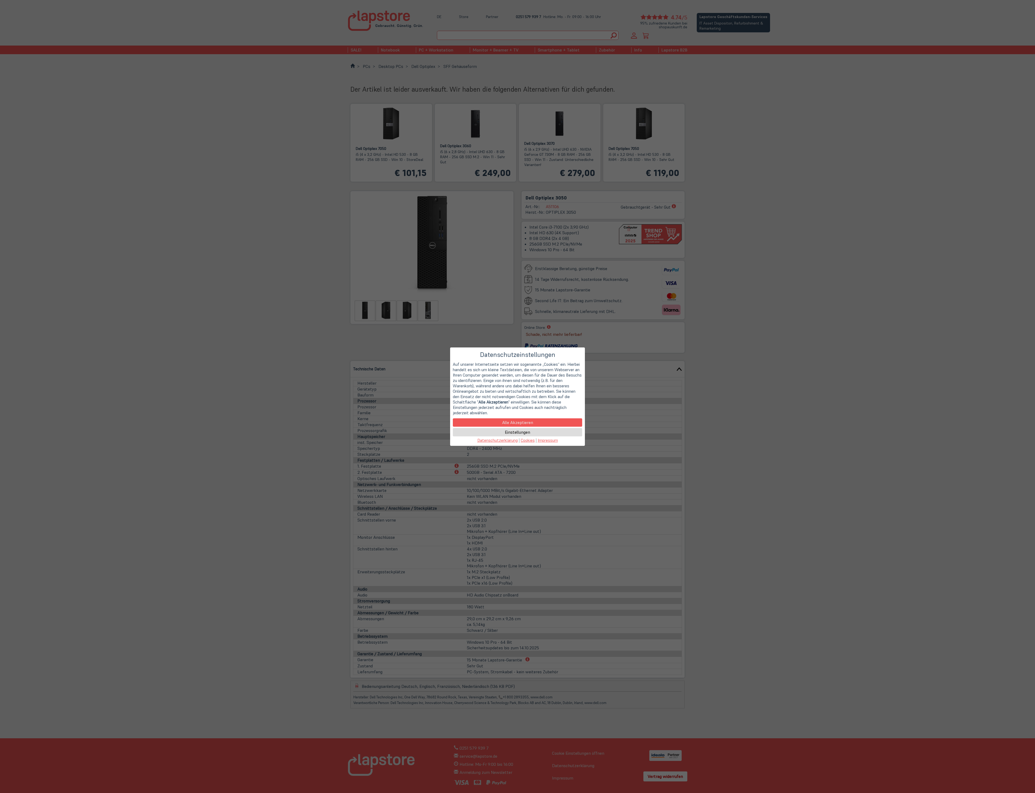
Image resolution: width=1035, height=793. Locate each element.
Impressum (548, 440)
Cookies (528, 440)
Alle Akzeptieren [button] (517, 422)
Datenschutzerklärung (497, 440)
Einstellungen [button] (517, 432)
